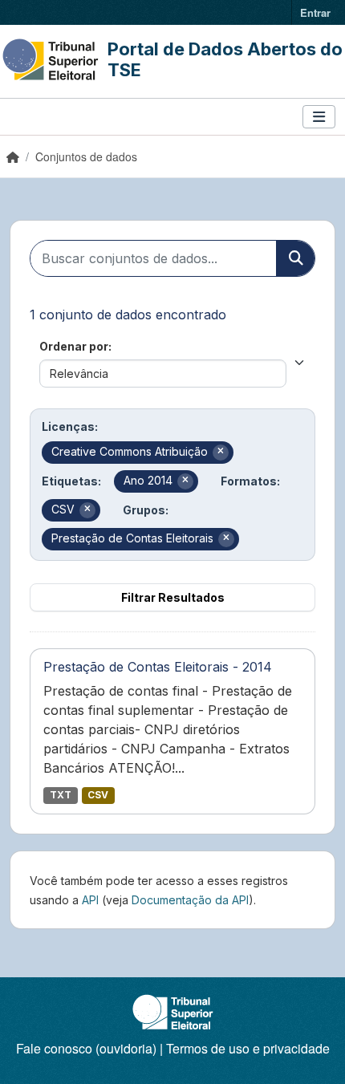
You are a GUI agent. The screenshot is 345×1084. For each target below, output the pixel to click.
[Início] (12, 156)
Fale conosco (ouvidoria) (86, 1048)
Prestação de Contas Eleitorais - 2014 (157, 667)
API (90, 900)
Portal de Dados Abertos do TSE (225, 59)
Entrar (315, 12)
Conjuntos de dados (86, 156)
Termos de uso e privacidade (248, 1048)
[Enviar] (295, 258)
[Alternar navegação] (318, 116)
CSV (97, 795)
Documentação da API (190, 900)
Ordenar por (73, 346)
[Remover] (221, 453)
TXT (60, 795)
